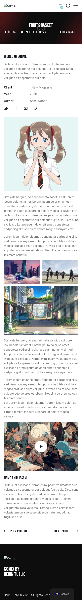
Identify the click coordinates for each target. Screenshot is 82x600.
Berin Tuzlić (11, 595)
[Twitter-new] (6, 108)
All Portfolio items (33, 32)
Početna (10, 32)
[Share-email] (25, 108)
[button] (75, 5)
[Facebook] (16, 108)
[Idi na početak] (75, 593)
